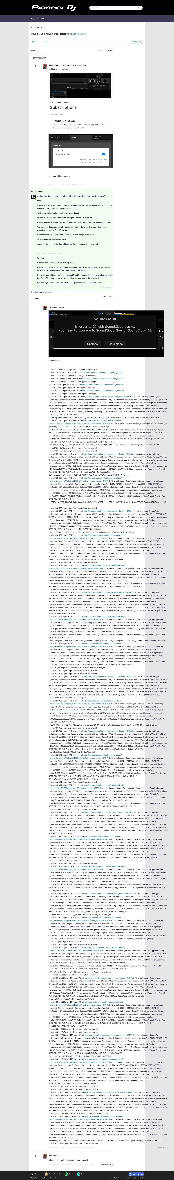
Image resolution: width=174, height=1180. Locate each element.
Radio (71, 1174)
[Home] (53, 7)
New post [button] (138, 42)
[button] (40, 65)
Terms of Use (54, 1178)
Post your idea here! (77, 34)
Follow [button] (109, 50)
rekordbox (40, 57)
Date (104, 296)
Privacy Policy (44, 1178)
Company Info (139, 1178)
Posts (46, 42)
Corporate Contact (128, 1178)
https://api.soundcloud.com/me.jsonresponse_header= (102, 373)
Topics (33, 42)
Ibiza (82, 1174)
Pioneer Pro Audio (54, 1174)
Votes (111, 296)
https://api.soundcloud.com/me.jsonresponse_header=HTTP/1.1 (108, 397)
